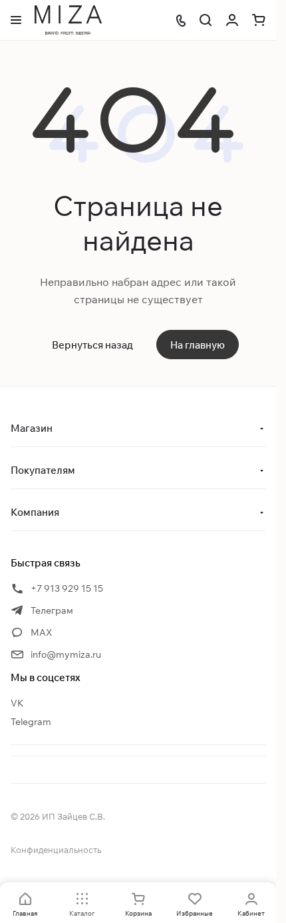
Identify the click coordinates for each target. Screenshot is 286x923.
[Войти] (232, 20)
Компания (35, 512)
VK (17, 703)
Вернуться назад (92, 345)
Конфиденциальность (56, 849)
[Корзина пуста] (258, 20)
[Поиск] (205, 20)
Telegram (31, 722)
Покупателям (43, 470)
